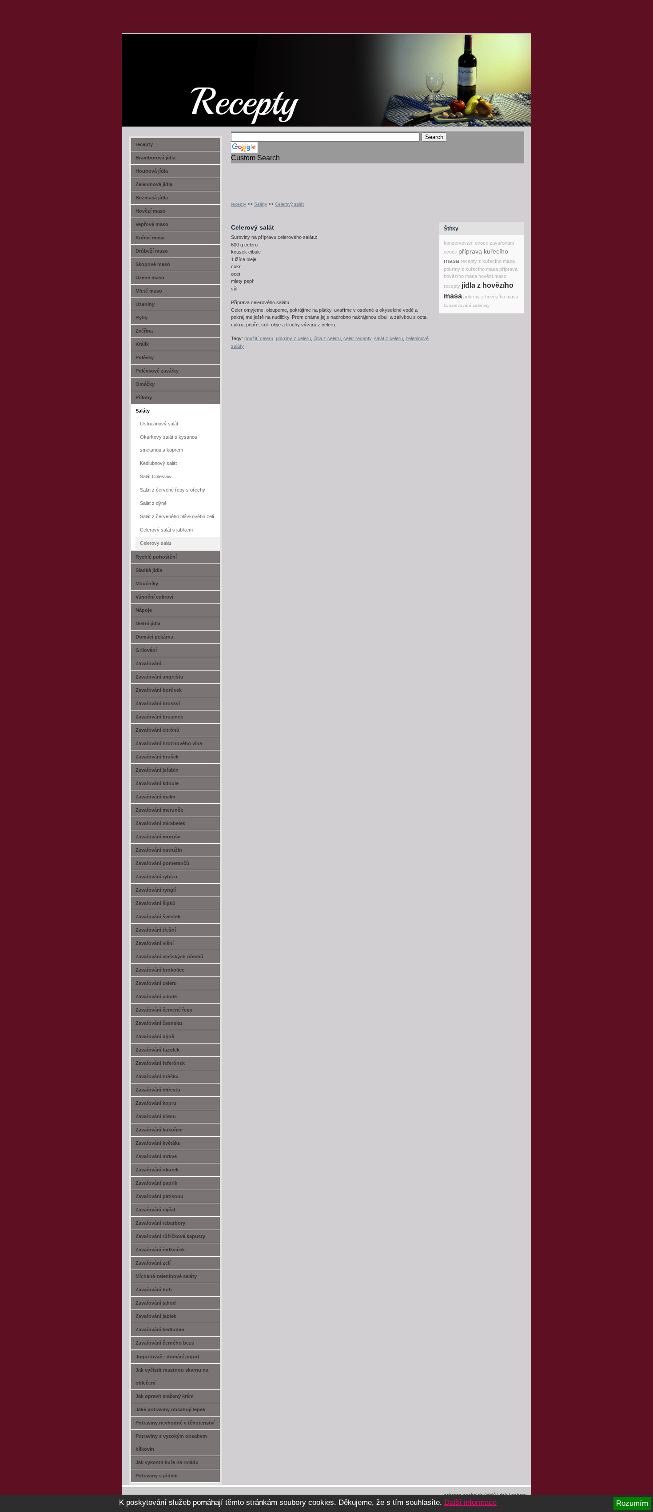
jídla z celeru (327, 338)
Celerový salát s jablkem (166, 529)
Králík (142, 344)
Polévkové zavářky (157, 370)
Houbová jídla (151, 171)
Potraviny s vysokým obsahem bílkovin (171, 1442)
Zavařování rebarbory (160, 1223)
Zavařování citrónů (157, 730)
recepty (238, 204)
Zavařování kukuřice (159, 1129)
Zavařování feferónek (160, 1063)
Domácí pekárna (154, 636)
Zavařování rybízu (156, 876)
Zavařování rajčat (155, 1209)
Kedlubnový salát (158, 463)
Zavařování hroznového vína (168, 743)
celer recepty (357, 338)
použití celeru (258, 338)
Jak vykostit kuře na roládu (167, 1462)
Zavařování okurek (157, 1169)
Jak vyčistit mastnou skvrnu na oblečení (171, 1376)
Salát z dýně (153, 503)
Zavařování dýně (154, 1036)
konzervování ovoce (466, 243)
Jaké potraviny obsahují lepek (170, 1409)
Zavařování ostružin (158, 850)
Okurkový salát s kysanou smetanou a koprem (168, 443)
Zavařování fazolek (157, 1049)
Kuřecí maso (150, 237)
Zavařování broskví (157, 703)
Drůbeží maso (151, 251)
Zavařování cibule (156, 996)
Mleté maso (148, 291)
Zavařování (148, 663)
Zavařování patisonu (159, 1196)
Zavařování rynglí (155, 890)
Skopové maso (152, 264)
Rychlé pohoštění (156, 557)
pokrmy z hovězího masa (490, 296)
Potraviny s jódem (156, 1475)
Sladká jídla (148, 570)
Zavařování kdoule (157, 783)
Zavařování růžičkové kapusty (170, 1236)
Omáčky (145, 384)
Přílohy (143, 397)
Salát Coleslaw (155, 476)
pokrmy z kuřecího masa (471, 269)
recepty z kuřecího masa (488, 261)
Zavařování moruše (157, 836)
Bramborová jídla (155, 157)
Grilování (146, 650)
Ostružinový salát (159, 423)
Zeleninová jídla (153, 184)
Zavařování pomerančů (162, 863)
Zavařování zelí (153, 1263)
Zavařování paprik (156, 1183)
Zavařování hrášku (157, 1076)
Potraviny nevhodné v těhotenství (175, 1422)
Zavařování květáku (158, 1143)
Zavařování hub (153, 1289)
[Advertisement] (335, 176)
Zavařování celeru (156, 983)
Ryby (141, 317)
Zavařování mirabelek (160, 823)
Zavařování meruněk (159, 810)
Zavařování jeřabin (157, 770)
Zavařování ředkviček (160, 1249)
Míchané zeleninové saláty (166, 1276)
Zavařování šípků (155, 903)
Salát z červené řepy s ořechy (172, 489)
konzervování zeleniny (467, 305)
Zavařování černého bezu (165, 1342)
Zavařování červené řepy (163, 1009)
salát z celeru (388, 338)
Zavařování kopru (155, 1103)
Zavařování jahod (155, 1303)
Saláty (260, 204)
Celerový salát (289, 204)
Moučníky (146, 583)
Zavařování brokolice (159, 969)
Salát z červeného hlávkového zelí (177, 516)
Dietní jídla (147, 623)
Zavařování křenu (155, 1116)
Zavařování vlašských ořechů (169, 956)
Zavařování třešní (155, 930)
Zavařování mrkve (156, 1156)
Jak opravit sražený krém (164, 1396)
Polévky (144, 357)
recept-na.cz (173, 67)
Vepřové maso (151, 224)
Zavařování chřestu (157, 1089)
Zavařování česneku (158, 1023)
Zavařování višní (154, 943)
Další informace (470, 1502)
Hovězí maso (150, 211)
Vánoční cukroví (154, 596)
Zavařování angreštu (159, 676)
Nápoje (143, 610)
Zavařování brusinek (159, 716)
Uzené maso (149, 277)
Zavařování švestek (157, 916)
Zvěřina (144, 330)
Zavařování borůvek (158, 690)
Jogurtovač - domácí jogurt (167, 1356)
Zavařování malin (155, 796)
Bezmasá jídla (151, 197)
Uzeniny (145, 304)
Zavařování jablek (155, 1316)
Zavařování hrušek (157, 756)
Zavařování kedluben (159, 1329)
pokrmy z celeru (293, 338)
